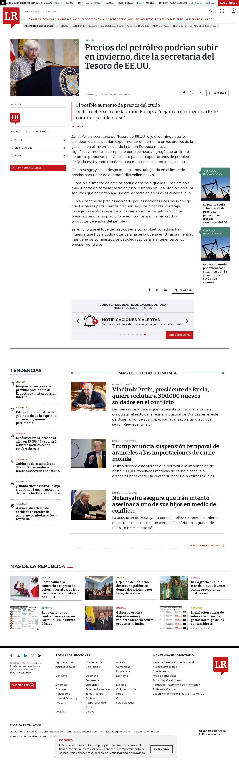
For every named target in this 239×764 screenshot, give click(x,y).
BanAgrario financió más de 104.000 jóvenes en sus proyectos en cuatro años (208, 587)
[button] (77, 321)
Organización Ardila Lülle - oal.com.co (212, 732)
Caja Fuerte (93, 666)
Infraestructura (94, 693)
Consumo (61, 675)
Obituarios (92, 698)
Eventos (121, 684)
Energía (20, 382)
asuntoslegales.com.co (24, 731)
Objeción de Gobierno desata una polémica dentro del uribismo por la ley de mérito (134, 587)
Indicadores (62, 693)
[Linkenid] (27, 656)
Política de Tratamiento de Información (176, 684)
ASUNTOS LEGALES (152, 19)
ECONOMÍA (49, 19)
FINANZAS (34, 19)
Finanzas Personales (98, 689)
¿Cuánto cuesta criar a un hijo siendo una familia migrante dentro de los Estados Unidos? (38, 489)
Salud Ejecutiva (125, 702)
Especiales (92, 684)
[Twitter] (191, 93)
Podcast (60, 702)
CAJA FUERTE (174, 19)
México (45, 577)
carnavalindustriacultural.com (28, 736)
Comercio (197, 608)
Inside (119, 693)
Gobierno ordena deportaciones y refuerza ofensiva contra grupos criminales (135, 618)
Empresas (61, 684)
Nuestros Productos (165, 666)
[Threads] (41, 656)
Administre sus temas (28, 167)
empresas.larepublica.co (82, 731)
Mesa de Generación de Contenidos (175, 662)
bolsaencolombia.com (147, 731)
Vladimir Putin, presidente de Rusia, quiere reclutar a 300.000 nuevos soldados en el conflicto (160, 396)
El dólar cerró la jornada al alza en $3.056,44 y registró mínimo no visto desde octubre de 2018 (36, 443)
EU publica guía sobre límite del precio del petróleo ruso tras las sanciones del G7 (215, 213)
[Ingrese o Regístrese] (233, 11)
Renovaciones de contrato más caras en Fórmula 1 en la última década (58, 618)
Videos (90, 711)
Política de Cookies (131, 753)
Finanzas (60, 689)
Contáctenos (161, 671)
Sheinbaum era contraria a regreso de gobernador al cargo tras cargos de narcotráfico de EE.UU (60, 589)
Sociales (60, 711)
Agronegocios (64, 662)
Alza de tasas (161, 26)
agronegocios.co (52, 731)
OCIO (76, 19)
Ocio (119, 698)
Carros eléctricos (112, 26)
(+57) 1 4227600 (20, 672)
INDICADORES (193, 19)
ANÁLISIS (133, 19)
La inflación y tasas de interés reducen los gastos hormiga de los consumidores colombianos (207, 620)
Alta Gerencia (94, 662)
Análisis (120, 662)
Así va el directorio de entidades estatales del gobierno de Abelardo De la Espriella (36, 513)
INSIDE (208, 19)
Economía (122, 675)
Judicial (121, 577)
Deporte (46, 608)
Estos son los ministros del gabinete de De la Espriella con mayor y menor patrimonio (36, 417)
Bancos (195, 577)
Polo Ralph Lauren (137, 26)
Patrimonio (78, 26)
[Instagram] (34, 656)
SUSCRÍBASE (228, 2)
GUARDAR (219, 93)
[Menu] (25, 19)
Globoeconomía (126, 689)
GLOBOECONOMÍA (92, 19)
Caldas (93, 26)
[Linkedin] (200, 93)
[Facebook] (184, 93)
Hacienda (21, 407)
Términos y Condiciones (167, 680)
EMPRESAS (64, 19)
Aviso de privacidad (164, 675)
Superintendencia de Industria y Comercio (178, 693)
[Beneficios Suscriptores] (222, 11)
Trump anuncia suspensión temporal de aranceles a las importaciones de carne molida (165, 452)
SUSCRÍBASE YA (179, 334)
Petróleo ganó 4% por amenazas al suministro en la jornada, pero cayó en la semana (215, 273)
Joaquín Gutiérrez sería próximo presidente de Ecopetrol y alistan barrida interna (36, 392)
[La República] (11, 17)
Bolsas (20, 433)
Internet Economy (66, 698)
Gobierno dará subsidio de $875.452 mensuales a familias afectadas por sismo (38, 467)
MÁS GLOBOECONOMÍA (205, 545)
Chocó (64, 26)
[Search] (210, 11)
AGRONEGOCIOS (116, 19)
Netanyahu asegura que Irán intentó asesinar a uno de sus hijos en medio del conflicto (165, 504)
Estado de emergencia (203, 26)
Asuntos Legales (65, 666)
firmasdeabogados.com (115, 731)
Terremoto (179, 26)
